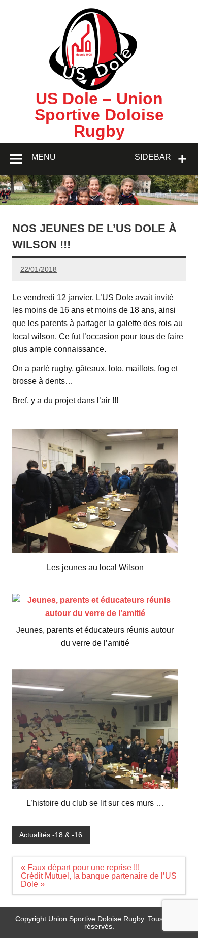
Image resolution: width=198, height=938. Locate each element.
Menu (43, 157)
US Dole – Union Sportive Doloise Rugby (99, 114)
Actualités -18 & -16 (50, 835)
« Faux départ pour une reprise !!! (80, 867)
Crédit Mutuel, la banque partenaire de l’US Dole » (99, 879)
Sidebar (153, 157)
